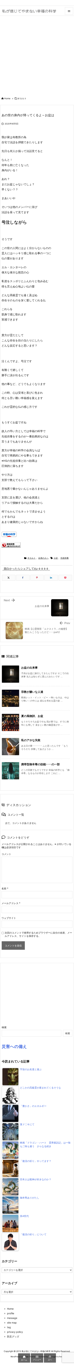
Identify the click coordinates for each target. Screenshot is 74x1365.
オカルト (22, 98)
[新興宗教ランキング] (11, 544)
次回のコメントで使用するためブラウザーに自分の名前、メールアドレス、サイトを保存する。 (38, 934)
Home (7, 98)
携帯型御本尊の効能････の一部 (40, 764)
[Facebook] (22, 578)
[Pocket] (65, 578)
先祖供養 (64, 558)
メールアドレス (11, 903)
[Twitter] (8, 578)
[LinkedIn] (51, 578)
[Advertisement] (37, 54)
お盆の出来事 (29, 667)
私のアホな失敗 (30, 740)
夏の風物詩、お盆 (32, 716)
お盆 (56, 558)
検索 (4, 1027)
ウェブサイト (9, 917)
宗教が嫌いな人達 (32, 691)
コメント (6, 854)
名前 (5, 888)
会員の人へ (43, 558)
